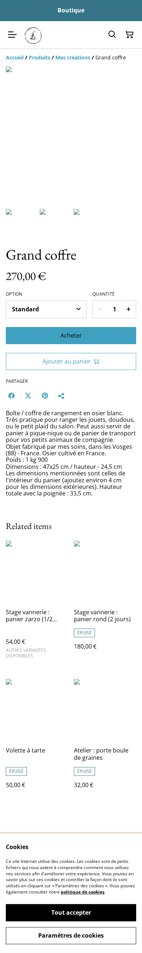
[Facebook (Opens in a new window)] (11, 395)
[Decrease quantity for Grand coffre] (99, 309)
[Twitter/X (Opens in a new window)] (28, 395)
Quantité (103, 294)
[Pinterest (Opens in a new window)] (44, 395)
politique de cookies (82, 892)
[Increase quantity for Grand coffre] (128, 309)
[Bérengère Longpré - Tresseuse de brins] (33, 35)
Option (14, 294)
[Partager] (61, 395)
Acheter (71, 335)
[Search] (112, 35)
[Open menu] (12, 35)
